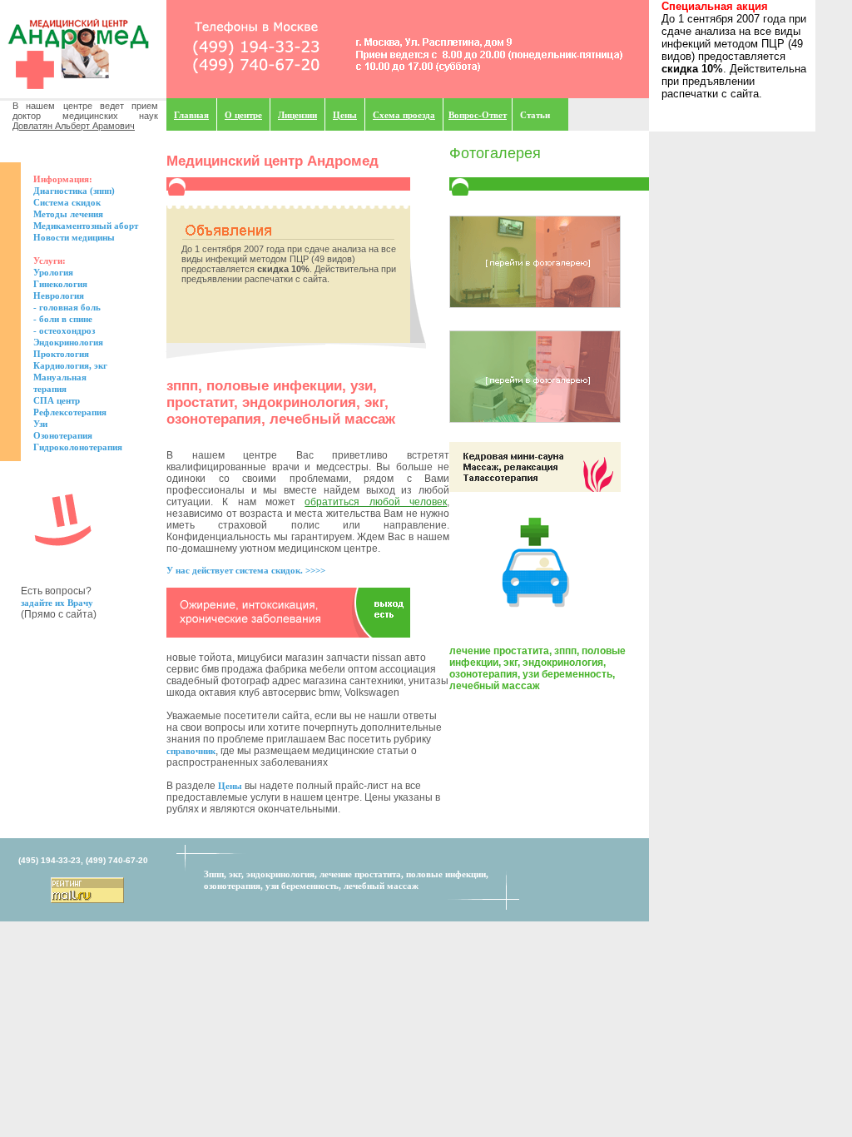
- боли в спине (62, 319)
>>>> (245, 570)
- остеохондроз (64, 330)
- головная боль (67, 307)
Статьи (535, 115)
